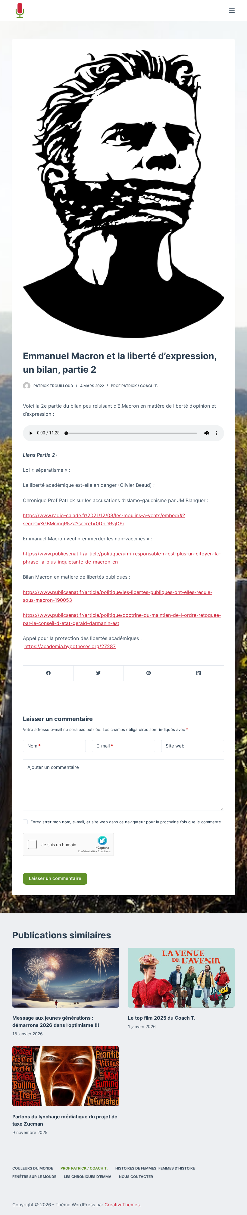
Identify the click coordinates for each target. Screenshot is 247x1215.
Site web (175, 746)
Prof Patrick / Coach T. (134, 386)
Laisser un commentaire (55, 878)
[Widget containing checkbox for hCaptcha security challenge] (68, 844)
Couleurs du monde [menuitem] (32, 1168)
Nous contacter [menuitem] (136, 1176)
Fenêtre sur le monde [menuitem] (34, 1176)
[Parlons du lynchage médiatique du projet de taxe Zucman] (65, 1076)
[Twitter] (98, 673)
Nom (34, 746)
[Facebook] (48, 673)
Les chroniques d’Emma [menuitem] (87, 1176)
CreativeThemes (122, 1204)
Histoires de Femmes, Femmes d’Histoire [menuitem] (155, 1168)
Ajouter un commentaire (53, 767)
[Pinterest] (149, 673)
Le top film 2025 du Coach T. (161, 1018)
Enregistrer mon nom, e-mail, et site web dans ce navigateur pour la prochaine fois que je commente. (126, 821)
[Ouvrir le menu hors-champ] (232, 10)
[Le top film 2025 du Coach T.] (181, 978)
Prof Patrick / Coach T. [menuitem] (84, 1168)
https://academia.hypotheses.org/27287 (70, 646)
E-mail (104, 746)
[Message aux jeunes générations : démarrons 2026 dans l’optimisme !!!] (65, 978)
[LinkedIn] (199, 673)
